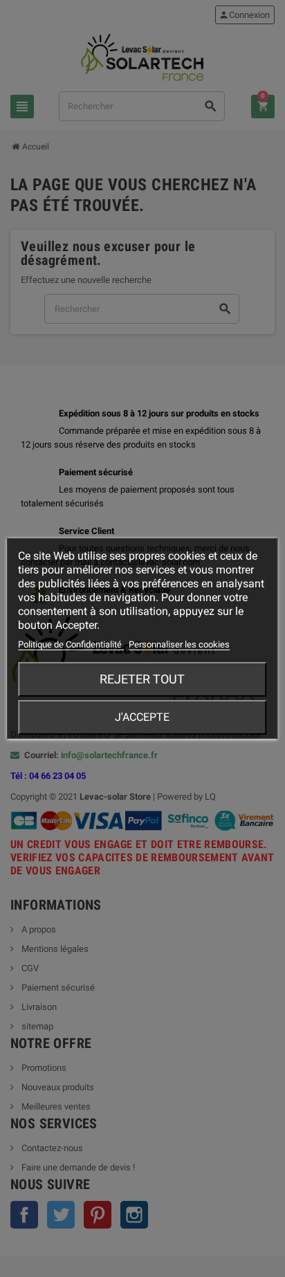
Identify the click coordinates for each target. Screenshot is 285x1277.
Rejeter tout (142, 679)
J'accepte (142, 717)
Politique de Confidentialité (71, 644)
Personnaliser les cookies (179, 644)
